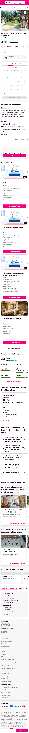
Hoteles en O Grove (7, 595)
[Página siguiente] (26, 588)
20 (14, 85)
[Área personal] (27, 2)
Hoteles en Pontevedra (8, 598)
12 (11, 81)
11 (7, 81)
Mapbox (17, 139)
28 (18, 89)
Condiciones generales (6, 641)
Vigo (6, 8)
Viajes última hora (5, 695)
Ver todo (4, 134)
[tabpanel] (14, 604)
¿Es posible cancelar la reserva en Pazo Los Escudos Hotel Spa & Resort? (14, 466)
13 (14, 81)
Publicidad (3, 654)
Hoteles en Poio (6, 614)
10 (4, 81)
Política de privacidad (6, 643)
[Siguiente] (24, 68)
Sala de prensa (4, 656)
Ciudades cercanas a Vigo (9, 588)
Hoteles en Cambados (8, 602)
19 (11, 85)
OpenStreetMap (24, 139)
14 (18, 81)
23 (24, 85)
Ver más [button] (5, 420)
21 (18, 85)
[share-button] (25, 12)
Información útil (5, 673)
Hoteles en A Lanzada (8, 611)
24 (4, 89)
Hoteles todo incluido (6, 692)
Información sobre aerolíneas (8, 670)
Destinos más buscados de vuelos (9, 687)
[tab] (9, 588)
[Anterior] (4, 68)
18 (7, 85)
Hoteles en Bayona (7, 607)
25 (7, 89)
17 (4, 85)
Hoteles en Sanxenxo (8, 593)
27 (14, 89)
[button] (14, 20)
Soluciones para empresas (7, 659)
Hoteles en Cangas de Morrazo (10, 600)
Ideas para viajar (5, 697)
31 (4, 93)
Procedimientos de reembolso (8, 668)
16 (24, 81)
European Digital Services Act (8, 676)
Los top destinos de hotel (7, 690)
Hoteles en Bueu (7, 609)
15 (21, 81)
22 (21, 85)
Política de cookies (5, 646)
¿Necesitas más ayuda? (12, 472)
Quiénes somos (5, 638)
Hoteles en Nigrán (7, 605)
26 (11, 89)
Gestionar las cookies (6, 649)
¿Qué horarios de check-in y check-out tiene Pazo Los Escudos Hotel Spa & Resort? (14, 439)
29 (21, 89)
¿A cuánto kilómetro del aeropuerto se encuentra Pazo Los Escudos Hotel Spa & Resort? (14, 448)
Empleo (3, 651)
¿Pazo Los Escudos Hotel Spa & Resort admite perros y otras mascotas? (14, 457)
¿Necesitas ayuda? (5, 665)
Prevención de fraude (6, 681)
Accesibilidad (4, 678)
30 (24, 89)
